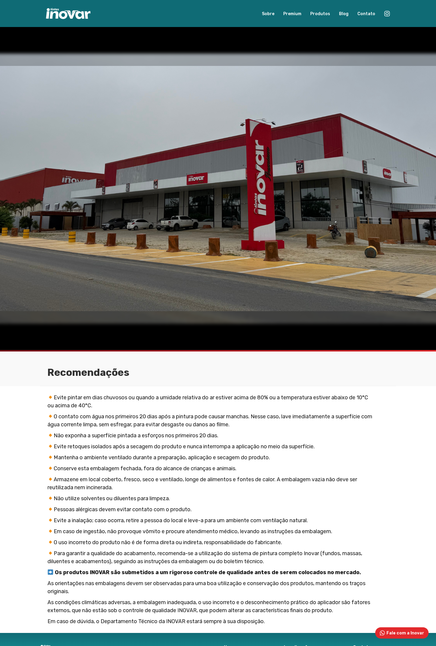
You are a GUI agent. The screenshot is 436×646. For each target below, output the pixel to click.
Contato (366, 13)
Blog (344, 13)
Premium (292, 13)
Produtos (320, 13)
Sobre (268, 13)
